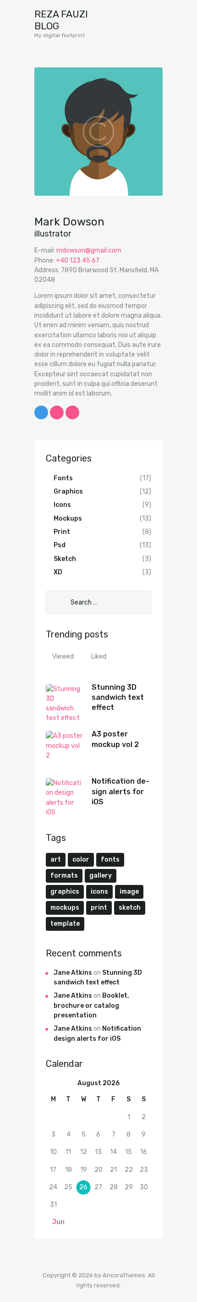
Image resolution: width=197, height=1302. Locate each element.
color (80, 859)
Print (62, 532)
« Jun (56, 1222)
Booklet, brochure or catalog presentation (91, 1005)
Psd (60, 545)
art (55, 859)
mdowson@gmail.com (88, 250)
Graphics (68, 491)
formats (64, 875)
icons (99, 891)
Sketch (65, 559)
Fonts (63, 478)
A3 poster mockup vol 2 (115, 739)
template (65, 924)
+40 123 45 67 (77, 260)
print (99, 908)
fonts (110, 859)
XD (58, 572)
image (129, 891)
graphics (64, 891)
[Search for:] (98, 602)
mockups (64, 908)
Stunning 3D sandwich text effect (118, 697)
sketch (130, 908)
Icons (62, 505)
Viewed (63, 656)
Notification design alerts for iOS (120, 791)
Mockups (68, 518)
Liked (98, 656)
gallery (100, 875)
